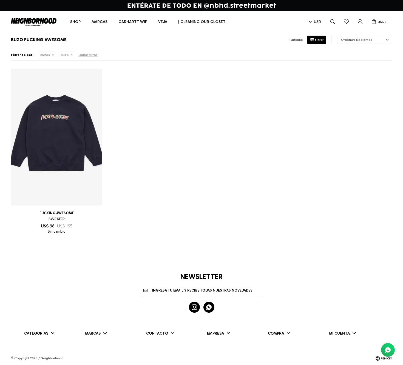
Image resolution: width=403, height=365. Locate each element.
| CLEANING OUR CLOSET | (203, 21)
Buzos (45, 55)
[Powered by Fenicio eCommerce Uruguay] (384, 358)
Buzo (65, 55)
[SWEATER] (56, 137)
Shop (75, 21)
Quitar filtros (88, 55)
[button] (332, 22)
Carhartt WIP (132, 21)
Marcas (99, 21)
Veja (162, 21)
